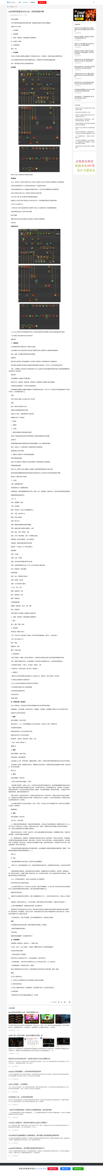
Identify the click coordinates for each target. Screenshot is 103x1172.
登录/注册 (53, 1168)
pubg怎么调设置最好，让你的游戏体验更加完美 (25, 1071)
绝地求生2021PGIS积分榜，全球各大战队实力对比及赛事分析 (29, 1059)
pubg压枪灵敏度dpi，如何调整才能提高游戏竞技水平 (27, 1148)
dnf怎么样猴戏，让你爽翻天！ (19, 1084)
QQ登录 (66, 1168)
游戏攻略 (25, 2)
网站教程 (32, 2)
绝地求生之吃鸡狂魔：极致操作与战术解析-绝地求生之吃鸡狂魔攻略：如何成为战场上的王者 (84, 52)
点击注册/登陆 (41, 1169)
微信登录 (78, 1168)
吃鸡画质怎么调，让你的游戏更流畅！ (21, 1097)
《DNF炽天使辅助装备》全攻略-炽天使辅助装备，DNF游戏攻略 (30, 1110)
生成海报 (54, 1002)
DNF (26, 15)
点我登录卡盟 (42, 2)
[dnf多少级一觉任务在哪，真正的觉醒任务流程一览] (39, 1042)
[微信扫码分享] (58, 1002)
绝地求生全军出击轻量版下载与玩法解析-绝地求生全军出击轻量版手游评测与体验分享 (84, 29)
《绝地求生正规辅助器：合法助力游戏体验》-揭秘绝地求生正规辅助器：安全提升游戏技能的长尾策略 (85, 142)
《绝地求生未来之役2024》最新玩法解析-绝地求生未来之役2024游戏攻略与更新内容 (84, 75)
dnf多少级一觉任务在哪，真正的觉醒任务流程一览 (26, 1035)
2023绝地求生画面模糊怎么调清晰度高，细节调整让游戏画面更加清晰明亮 (34, 1135)
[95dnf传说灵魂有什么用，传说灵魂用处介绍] (39, 1019)
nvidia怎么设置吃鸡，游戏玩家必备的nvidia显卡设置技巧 (28, 1123)
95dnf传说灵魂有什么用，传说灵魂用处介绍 (23, 1012)
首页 (20, 2)
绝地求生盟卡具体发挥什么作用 (82, 112)
